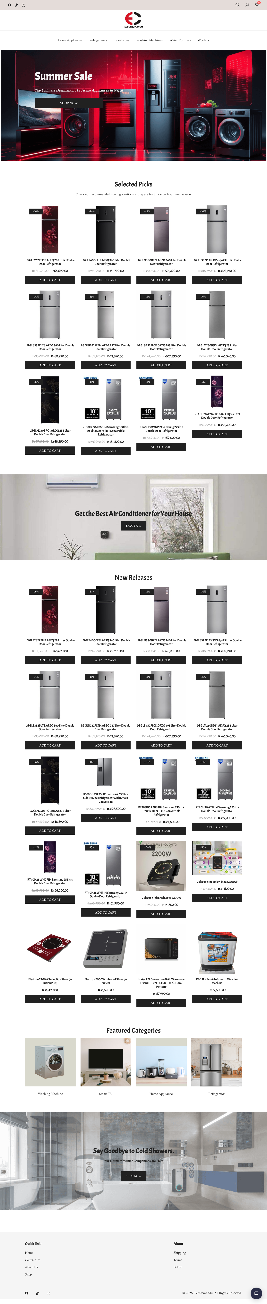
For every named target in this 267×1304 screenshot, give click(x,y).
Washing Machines (149, 40)
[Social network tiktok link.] (16, 5)
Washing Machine (50, 1094)
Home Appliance (161, 1094)
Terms (178, 1260)
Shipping (180, 1253)
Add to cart (50, 280)
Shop (28, 1274)
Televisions (121, 40)
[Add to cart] (50, 230)
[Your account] (247, 4)
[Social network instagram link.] (23, 5)
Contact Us (32, 1260)
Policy (178, 1267)
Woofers (203, 40)
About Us (31, 1267)
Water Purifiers (180, 40)
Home (29, 1253)
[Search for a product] (237, 5)
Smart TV (105, 1094)
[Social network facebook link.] (9, 5)
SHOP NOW (69, 103)
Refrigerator (216, 1094)
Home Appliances (70, 40)
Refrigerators (98, 40)
